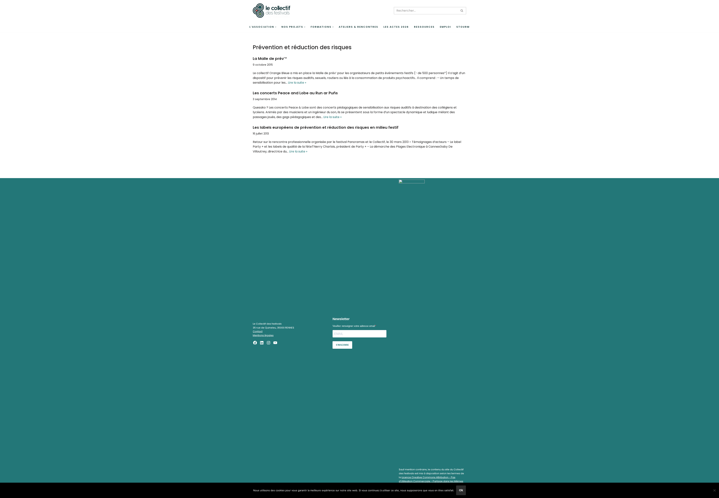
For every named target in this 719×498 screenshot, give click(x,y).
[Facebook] (255, 342)
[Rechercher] (462, 10)
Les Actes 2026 (396, 27)
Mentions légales (263, 335)
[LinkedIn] (262, 342)
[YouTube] (275, 342)
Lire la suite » (297, 82)
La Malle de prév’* (270, 58)
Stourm (463, 27)
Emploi (445, 27)
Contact (258, 331)
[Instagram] (268, 342)
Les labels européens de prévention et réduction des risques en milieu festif (325, 127)
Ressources (424, 27)
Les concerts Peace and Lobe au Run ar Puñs (295, 93)
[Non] (714, 490)
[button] (275, 27)
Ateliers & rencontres (358, 27)
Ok (461, 490)
